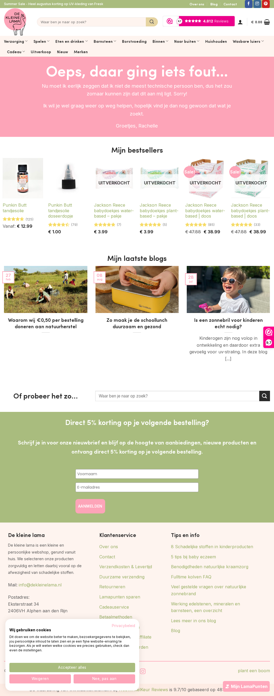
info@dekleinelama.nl (40, 584)
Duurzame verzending (121, 576)
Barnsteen (103, 41)
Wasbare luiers (246, 41)
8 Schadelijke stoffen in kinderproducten (212, 546)
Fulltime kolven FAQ (191, 576)
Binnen (159, 41)
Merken (81, 51)
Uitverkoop (41, 51)
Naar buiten (185, 41)
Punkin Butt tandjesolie (14, 207)
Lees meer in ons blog (193, 620)
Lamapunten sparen (119, 597)
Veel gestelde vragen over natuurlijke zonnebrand (208, 590)
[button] (240, 22)
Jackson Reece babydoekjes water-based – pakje (114, 210)
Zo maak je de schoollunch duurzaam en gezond (136, 323)
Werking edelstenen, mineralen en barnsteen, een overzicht (205, 607)
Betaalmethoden (115, 617)
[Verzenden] (152, 21)
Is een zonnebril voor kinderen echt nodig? (228, 323)
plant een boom (254, 670)
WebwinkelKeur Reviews (143, 689)
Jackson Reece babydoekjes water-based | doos (205, 210)
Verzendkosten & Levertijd (125, 566)
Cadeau (14, 51)
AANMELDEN (90, 506)
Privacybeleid (123, 626)
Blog (214, 4)
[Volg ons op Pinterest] (266, 4)
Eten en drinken (69, 41)
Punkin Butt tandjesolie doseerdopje (60, 210)
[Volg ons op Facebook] (249, 4)
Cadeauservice (114, 607)
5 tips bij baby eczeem (193, 556)
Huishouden (216, 41)
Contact (230, 4)
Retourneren (112, 586)
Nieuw (62, 51)
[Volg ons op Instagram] (257, 4)
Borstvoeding (134, 41)
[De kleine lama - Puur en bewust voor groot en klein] (15, 22)
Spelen (39, 41)
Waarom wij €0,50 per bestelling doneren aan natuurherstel (45, 323)
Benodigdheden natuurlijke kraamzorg (209, 566)
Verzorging (14, 41)
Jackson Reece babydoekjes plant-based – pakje (159, 210)
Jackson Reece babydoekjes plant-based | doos (250, 210)
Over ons (196, 4)
